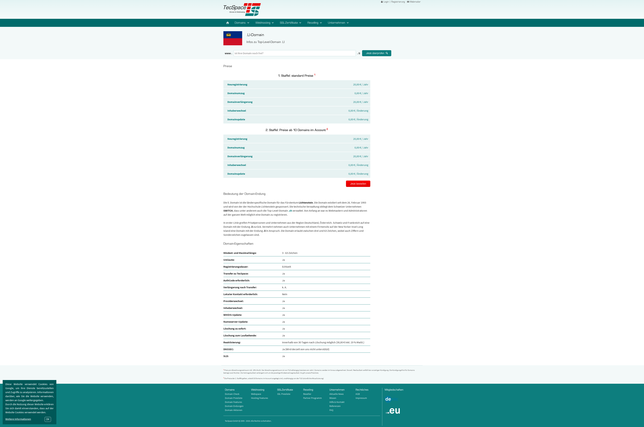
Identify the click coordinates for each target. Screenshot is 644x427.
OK (47, 419)
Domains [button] (241, 22)
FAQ (331, 410)
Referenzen (335, 406)
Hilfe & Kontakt (336, 402)
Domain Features (233, 402)
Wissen (332, 397)
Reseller (307, 393)
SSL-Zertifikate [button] (289, 22)
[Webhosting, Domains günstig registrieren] (227, 23)
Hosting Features (259, 397)
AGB (358, 393)
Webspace (256, 393)
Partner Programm (312, 397)
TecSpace (242, 9)
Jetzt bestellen (358, 183)
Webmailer (415, 2)
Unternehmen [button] (337, 22)
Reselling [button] (313, 22)
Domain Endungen (234, 406)
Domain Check (232, 393)
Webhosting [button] (263, 22)
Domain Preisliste (233, 397)
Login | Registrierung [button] (394, 2)
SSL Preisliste (283, 393)
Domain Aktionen (233, 410)
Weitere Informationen (18, 419)
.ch (290, 210)
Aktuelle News (336, 393)
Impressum (361, 397)
